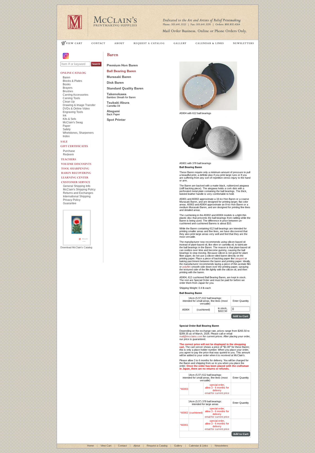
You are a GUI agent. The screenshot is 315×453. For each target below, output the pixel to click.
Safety (67, 129)
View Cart (106, 445)
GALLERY (180, 43)
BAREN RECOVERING (80, 171)
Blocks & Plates (72, 80)
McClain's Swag (73, 122)
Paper (66, 125)
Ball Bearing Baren (121, 71)
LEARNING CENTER (80, 176)
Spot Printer (116, 119)
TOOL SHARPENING (80, 167)
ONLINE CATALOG (75, 73)
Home (90, 445)
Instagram (66, 56)
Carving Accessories (75, 94)
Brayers (67, 87)
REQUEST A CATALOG (149, 43)
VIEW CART (72, 43)
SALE (75, 141)
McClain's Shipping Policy (79, 189)
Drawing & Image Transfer (79, 105)
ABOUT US (119, 43)
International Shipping (77, 196)
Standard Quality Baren (125, 88)
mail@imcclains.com (190, 336)
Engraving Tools (73, 111)
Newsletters (221, 445)
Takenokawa (116, 94)
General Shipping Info (76, 185)
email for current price (217, 393)
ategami (239, 258)
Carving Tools (71, 98)
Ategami (113, 111)
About (137, 445)
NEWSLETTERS (243, 43)
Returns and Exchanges (78, 192)
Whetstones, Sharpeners (78, 132)
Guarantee (69, 203)
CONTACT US (98, 43)
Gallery (178, 445)
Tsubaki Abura (118, 102)
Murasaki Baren (119, 77)
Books (67, 84)
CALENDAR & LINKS (209, 43)
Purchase (69, 150)
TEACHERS (80, 158)
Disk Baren (115, 82)
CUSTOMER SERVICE (80, 181)
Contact (122, 445)
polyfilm (186, 266)
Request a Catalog (157, 445)
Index (66, 136)
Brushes (68, 91)
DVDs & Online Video (76, 108)
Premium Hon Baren (122, 65)
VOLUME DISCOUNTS (80, 162)
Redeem (68, 154)
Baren (66, 77)
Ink (64, 115)
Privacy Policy (71, 199)
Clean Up (69, 101)
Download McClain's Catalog (76, 247)
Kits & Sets (69, 118)
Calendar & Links (198, 445)
